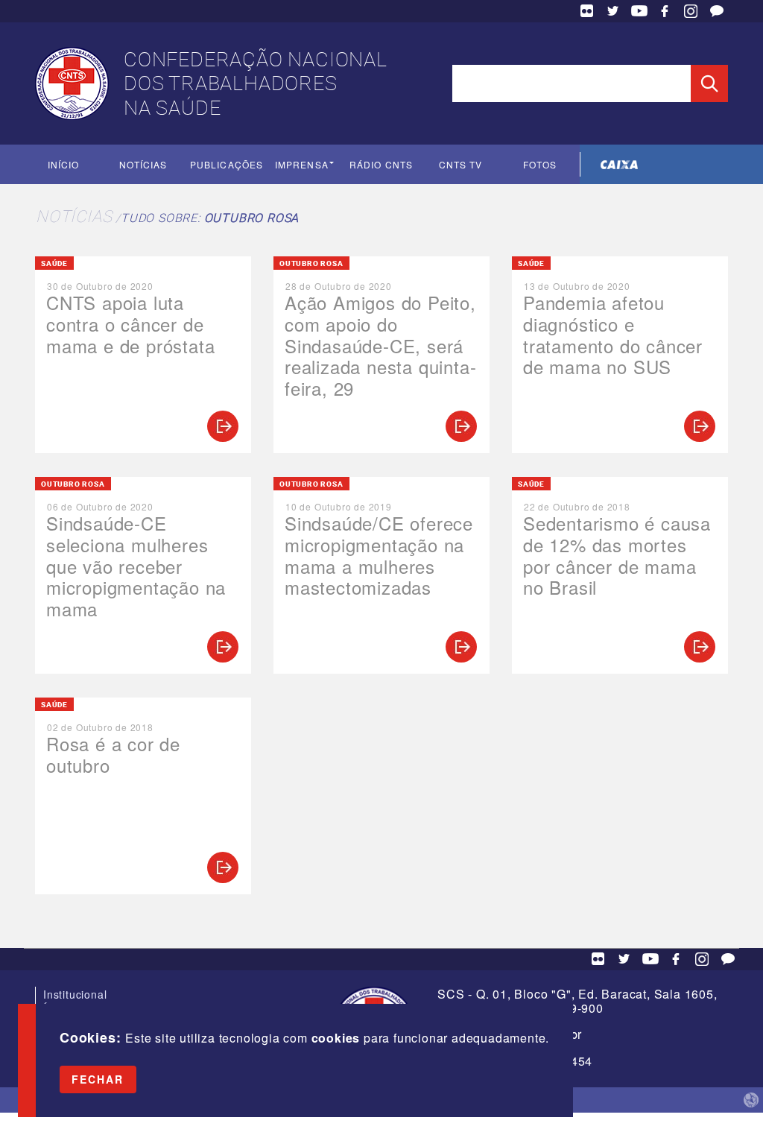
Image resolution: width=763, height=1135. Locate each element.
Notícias (143, 164)
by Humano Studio (751, 1100)
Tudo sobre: (210, 217)
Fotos (540, 164)
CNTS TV (461, 164)
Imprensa (302, 164)
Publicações (226, 164)
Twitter (613, 11)
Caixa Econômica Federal (619, 164)
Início (63, 164)
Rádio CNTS (381, 164)
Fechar (98, 1079)
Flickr (587, 11)
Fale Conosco (717, 11)
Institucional (75, 994)
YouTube (639, 11)
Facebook (664, 11)
